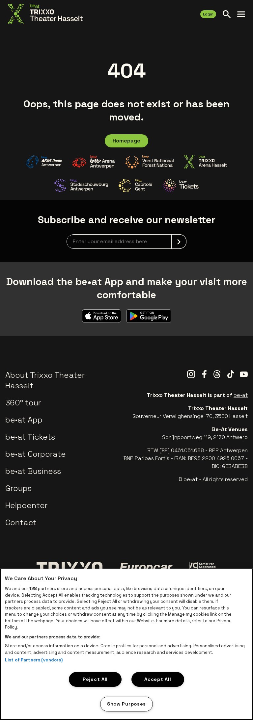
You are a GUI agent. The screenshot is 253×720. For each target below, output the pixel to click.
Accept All (157, 679)
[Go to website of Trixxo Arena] (205, 161)
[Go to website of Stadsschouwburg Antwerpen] (81, 185)
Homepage (126, 140)
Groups (18, 488)
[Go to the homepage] (45, 14)
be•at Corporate (35, 454)
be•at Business (33, 471)
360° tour (23, 403)
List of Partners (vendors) (34, 660)
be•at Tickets (30, 437)
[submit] (178, 241)
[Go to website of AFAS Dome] (44, 161)
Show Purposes (126, 704)
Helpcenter (26, 505)
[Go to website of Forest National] (149, 161)
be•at (241, 395)
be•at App (23, 420)
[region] (126, 644)
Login (208, 14)
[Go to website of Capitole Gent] (135, 185)
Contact (21, 522)
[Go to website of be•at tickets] (181, 185)
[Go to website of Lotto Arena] (93, 161)
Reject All (95, 679)
